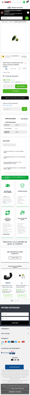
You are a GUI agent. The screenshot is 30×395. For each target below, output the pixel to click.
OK (27, 18)
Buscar (13, 2)
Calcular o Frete (12, 109)
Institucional (5, 333)
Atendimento (5, 328)
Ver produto (8, 295)
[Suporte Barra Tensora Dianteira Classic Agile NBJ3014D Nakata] (8, 277)
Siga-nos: (15, 357)
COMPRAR (22, 86)
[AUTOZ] (4, 21)
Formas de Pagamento (11, 76)
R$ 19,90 (7, 82)
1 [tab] (11, 300)
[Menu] (2, 2)
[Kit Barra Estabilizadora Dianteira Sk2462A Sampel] (22, 277)
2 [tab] (13, 300)
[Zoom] (15, 38)
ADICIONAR (16, 91)
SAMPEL (6, 68)
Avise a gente (15, 257)
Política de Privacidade (17, 388)
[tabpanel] (8, 284)
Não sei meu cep (7, 105)
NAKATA (8, 283)
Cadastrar (15, 323)
